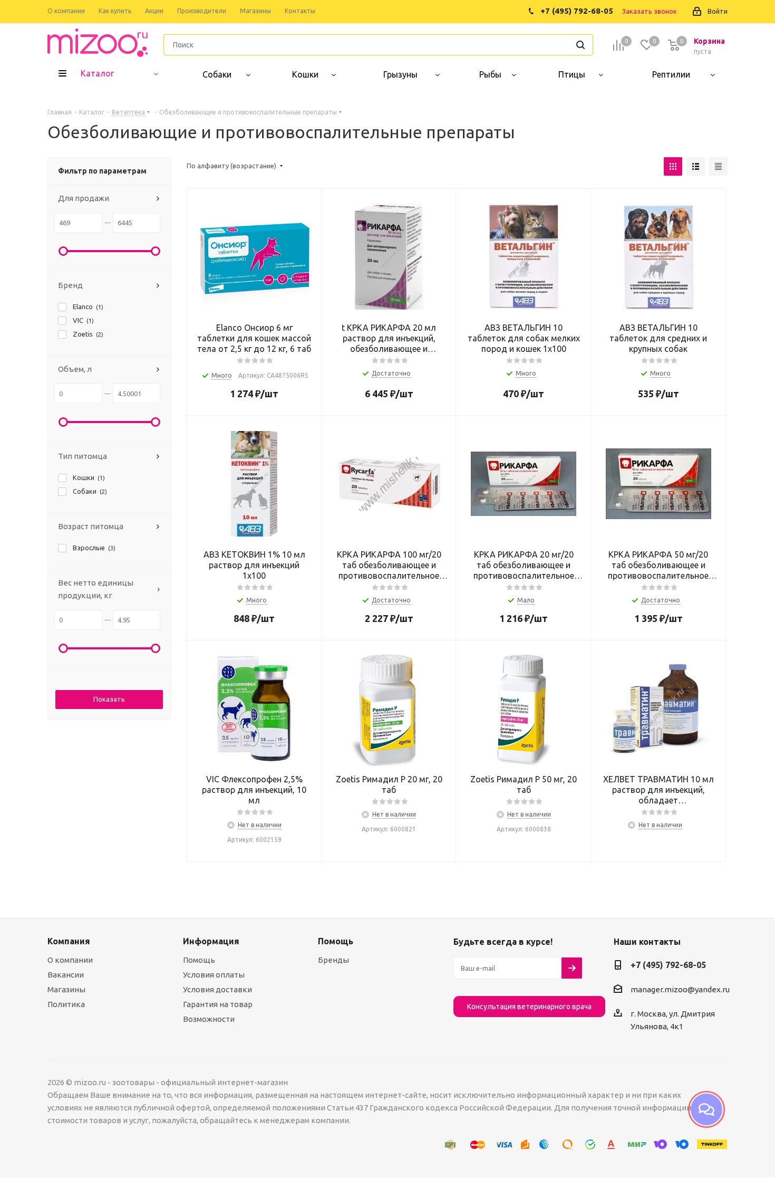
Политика (66, 1004)
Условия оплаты (214, 974)
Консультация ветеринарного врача (529, 1006)
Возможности (209, 1018)
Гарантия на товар (218, 1004)
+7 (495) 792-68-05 (668, 965)
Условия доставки (217, 989)
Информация (211, 941)
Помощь (199, 959)
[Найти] (580, 44)
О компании (70, 959)
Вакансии (65, 974)
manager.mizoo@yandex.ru (680, 989)
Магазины (66, 989)
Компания (68, 941)
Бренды (333, 959)
